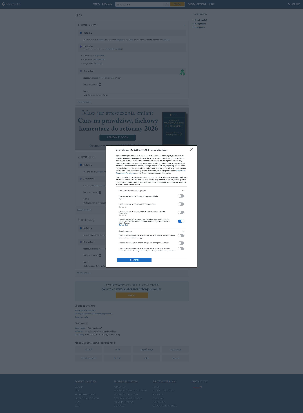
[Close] (192, 150)
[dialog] (151, 207)
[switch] (181, 196)
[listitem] (151, 190)
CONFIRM (134, 260)
